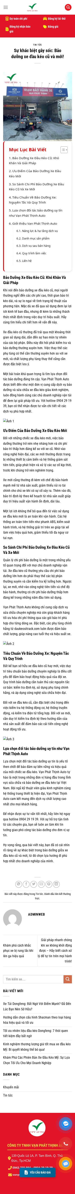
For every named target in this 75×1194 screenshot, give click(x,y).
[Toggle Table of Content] (62, 149)
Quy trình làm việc (34, 253)
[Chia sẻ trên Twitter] (33, 884)
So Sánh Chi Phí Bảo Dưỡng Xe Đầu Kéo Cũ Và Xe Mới (36, 186)
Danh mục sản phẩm (36, 238)
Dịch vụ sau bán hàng (36, 246)
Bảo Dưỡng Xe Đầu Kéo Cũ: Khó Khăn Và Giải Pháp (34, 160)
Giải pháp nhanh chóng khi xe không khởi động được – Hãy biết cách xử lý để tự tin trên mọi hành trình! (55, 950)
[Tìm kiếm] (68, 7)
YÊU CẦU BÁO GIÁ (40, 1172)
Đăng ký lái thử (57, 18)
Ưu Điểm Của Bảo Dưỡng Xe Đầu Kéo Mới (35, 173)
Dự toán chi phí (18, 18)
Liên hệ (27, 261)
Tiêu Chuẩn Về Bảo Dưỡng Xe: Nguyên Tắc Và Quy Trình (32, 199)
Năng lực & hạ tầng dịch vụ (40, 231)
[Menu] (5, 7)
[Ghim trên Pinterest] (48, 884)
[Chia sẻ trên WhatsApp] (18, 884)
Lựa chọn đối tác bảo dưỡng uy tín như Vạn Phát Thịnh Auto (35, 212)
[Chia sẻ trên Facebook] (26, 884)
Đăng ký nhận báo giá (20, 29)
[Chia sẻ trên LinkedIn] (56, 884)
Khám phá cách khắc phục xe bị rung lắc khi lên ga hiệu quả (18, 950)
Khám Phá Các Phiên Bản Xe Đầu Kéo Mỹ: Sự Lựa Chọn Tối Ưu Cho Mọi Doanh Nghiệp (36, 1060)
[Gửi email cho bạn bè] (41, 884)
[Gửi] (68, 979)
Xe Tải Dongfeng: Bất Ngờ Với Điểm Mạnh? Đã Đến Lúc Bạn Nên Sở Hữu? (37, 1006)
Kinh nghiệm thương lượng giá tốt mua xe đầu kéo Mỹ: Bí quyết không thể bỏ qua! (37, 1047)
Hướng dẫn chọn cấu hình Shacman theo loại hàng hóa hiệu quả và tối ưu (37, 1020)
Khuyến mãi (11, 1087)
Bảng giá (53, 26)
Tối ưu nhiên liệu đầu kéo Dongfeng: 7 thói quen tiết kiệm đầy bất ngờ (35, 1033)
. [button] (5, 871)
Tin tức (37, 45)
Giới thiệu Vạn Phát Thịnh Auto (34, 223)
